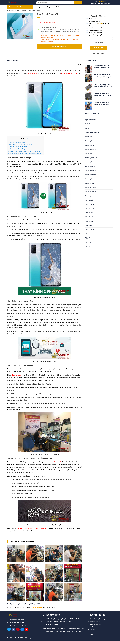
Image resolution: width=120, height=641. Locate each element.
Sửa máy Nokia (90, 162)
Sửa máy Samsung (91, 175)
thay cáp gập (89, 200)
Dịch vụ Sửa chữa (90, 120)
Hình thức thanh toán (95, 624)
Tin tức (91, 634)
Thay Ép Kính (89, 208)
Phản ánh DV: (16, 622)
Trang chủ (39, 7)
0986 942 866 (49, 37)
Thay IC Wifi (89, 213)
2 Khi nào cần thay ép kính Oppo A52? (20, 144)
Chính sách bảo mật (95, 621)
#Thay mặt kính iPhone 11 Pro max (71, 631)
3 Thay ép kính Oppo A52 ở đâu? (18, 147)
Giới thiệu (92, 627)
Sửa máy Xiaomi (90, 191)
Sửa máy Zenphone (91, 196)
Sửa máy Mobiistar (91, 158)
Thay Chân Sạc (90, 204)
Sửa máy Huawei (90, 141)
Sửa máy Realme (90, 170)
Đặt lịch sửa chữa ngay (59, 46)
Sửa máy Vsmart (90, 187)
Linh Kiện (88, 124)
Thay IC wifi (89, 217)
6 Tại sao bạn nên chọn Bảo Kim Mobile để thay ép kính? (25, 153)
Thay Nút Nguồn (90, 234)
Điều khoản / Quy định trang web (98, 619)
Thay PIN (88, 238)
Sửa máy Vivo (89, 183)
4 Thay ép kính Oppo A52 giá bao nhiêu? (20, 149)
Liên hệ (57, 7)
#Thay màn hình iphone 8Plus (53, 631)
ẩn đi (28, 138)
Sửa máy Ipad (89, 145)
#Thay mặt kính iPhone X (49, 628)
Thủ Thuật (88, 242)
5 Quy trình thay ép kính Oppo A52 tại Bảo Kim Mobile (25, 151)
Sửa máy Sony (90, 179)
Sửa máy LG (89, 153)
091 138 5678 (49, 41)
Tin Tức (87, 246)
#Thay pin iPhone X (62, 628)
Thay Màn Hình (90, 229)
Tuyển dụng (93, 629)
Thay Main (88, 225)
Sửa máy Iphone (90, 149)
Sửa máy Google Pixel (92, 132)
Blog (48, 7)
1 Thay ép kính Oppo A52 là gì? (18, 142)
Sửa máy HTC (89, 136)
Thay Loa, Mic (89, 221)
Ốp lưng (87, 128)
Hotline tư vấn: (16, 619)
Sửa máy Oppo (90, 166)
